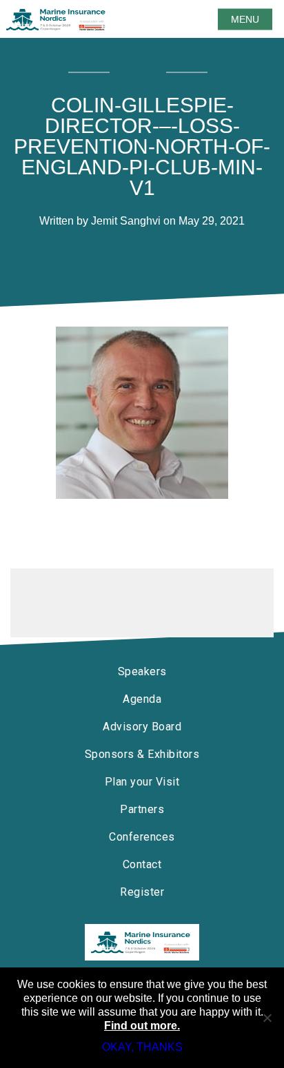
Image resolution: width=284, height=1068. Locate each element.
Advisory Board (142, 726)
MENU (245, 19)
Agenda (142, 699)
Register (142, 891)
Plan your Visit (142, 781)
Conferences (142, 836)
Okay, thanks (142, 1047)
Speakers (142, 671)
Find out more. (142, 1025)
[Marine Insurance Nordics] (142, 942)
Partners (142, 809)
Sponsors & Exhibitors (142, 754)
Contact (142, 864)
